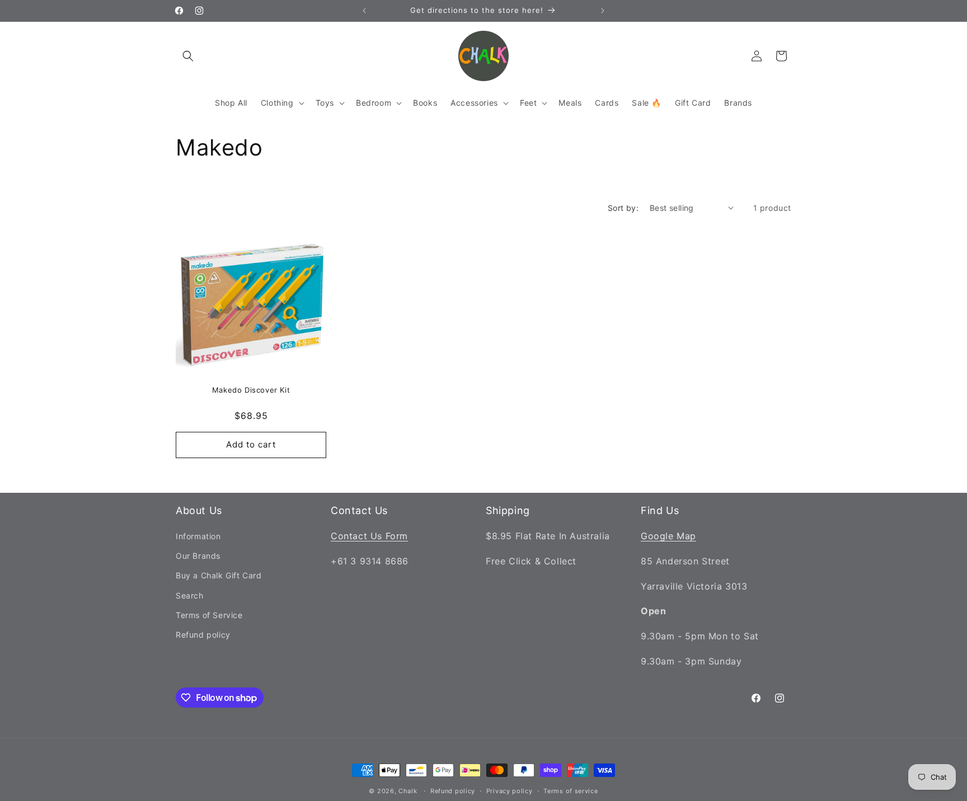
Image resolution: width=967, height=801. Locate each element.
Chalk (407, 791)
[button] (188, 56)
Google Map (668, 535)
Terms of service (570, 791)
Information (198, 536)
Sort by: (623, 208)
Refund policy (203, 634)
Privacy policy (509, 791)
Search (190, 595)
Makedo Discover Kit (251, 389)
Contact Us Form (369, 535)
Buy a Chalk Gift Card (219, 575)
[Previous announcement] (364, 10)
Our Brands (198, 555)
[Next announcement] (602, 10)
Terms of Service (209, 615)
